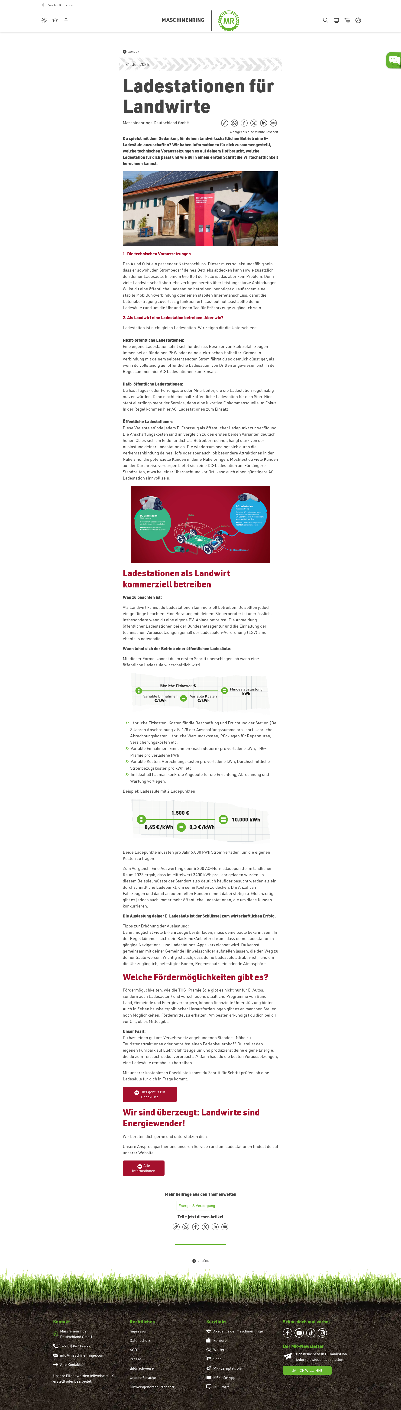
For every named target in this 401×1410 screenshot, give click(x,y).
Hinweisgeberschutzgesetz (152, 1386)
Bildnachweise (142, 1368)
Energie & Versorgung (197, 1205)
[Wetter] (43, 20)
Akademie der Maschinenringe (238, 1331)
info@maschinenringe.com (82, 1355)
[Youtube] (300, 1333)
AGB (133, 1349)
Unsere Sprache (143, 1377)
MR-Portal (222, 1386)
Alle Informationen (143, 1168)
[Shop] (346, 20)
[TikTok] (312, 1333)
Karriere (220, 1340)
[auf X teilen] (253, 123)
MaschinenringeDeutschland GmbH (76, 1334)
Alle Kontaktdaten (75, 1364)
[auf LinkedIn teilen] (263, 123)
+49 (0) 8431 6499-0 (77, 1346)
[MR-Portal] (335, 20)
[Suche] (324, 20)
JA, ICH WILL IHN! (307, 1370)
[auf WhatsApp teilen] (234, 123)
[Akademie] (54, 20)
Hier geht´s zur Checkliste (152, 1094)
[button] (357, 20)
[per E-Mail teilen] (273, 123)
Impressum (139, 1331)
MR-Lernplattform (228, 1368)
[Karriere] (65, 20)
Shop (217, 1359)
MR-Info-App (224, 1377)
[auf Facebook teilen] (244, 123)
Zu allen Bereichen (60, 5)
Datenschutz (140, 1340)
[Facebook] (288, 1333)
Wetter (218, 1349)
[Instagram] (323, 1333)
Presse (135, 1359)
